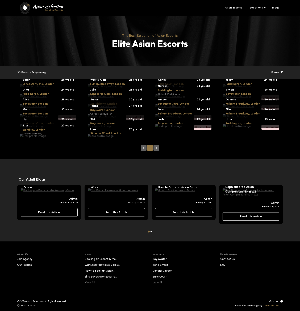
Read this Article (49, 212)
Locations (256, 7)
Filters (275, 72)
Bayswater (160, 259)
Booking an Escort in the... (101, 259)
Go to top (274, 301)
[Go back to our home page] (25, 7)
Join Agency (24, 259)
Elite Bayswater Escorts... (101, 276)
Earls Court (160, 276)
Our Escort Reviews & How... (102, 264)
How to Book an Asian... (100, 270)
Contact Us (227, 259)
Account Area (28, 305)
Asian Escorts (233, 7)
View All (90, 282)
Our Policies (24, 264)
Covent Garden (162, 270)
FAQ (222, 264)
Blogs (275, 7)
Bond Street (160, 264)
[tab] (149, 231)
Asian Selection (48, 7)
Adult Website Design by (259, 305)
